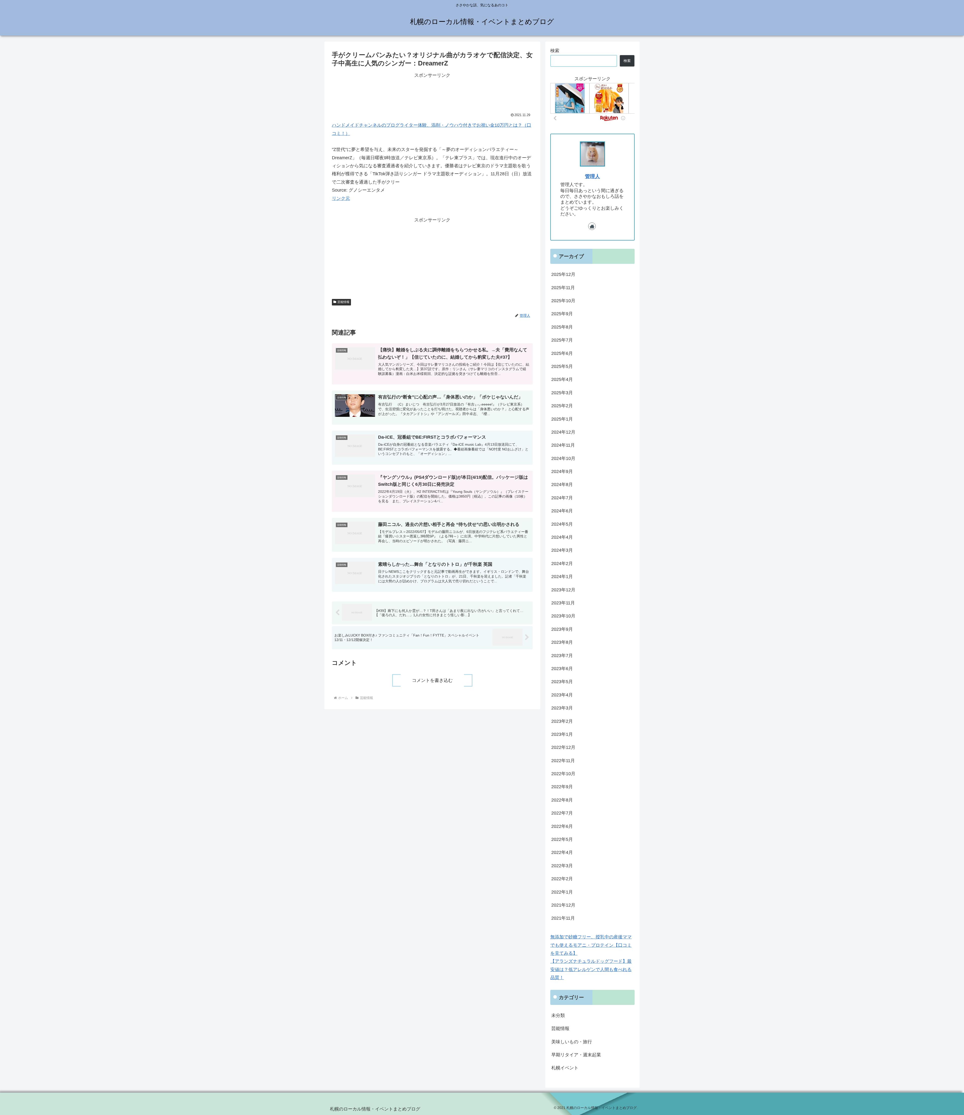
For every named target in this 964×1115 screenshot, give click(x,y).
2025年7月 (562, 340)
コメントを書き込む (432, 680)
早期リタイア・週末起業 (576, 1054)
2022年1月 (562, 891)
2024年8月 (562, 484)
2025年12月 (563, 274)
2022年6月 (562, 826)
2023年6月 (562, 668)
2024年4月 (562, 537)
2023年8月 (562, 642)
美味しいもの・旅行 (571, 1041)
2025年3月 (562, 392)
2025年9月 (562, 313)
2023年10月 (563, 615)
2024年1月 (562, 576)
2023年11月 (563, 602)
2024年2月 (562, 563)
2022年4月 (562, 852)
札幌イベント (564, 1067)
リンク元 (341, 198)
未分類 (558, 1015)
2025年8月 (562, 326)
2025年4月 (562, 379)
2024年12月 (563, 432)
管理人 (592, 176)
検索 (554, 50)
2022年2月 (562, 878)
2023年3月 (562, 707)
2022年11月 (563, 760)
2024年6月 (562, 510)
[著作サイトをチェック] (592, 226)
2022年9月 (562, 786)
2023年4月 (562, 694)
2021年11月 (563, 918)
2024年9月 (562, 471)
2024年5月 (562, 523)
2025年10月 (563, 300)
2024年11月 (563, 445)
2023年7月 (562, 655)
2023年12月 (563, 589)
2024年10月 (563, 458)
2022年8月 (562, 799)
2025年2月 (562, 405)
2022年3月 (562, 865)
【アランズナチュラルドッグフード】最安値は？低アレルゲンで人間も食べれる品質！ (591, 969)
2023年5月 (562, 681)
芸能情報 (343, 302)
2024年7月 (562, 497)
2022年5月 (562, 839)
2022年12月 (563, 747)
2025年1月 (562, 418)
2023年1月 (562, 734)
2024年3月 (562, 550)
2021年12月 (563, 905)
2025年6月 (562, 353)
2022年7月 (562, 813)
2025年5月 (562, 366)
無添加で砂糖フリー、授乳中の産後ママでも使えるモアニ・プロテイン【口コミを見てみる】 (591, 945)
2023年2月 (562, 721)
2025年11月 (563, 287)
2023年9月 (562, 628)
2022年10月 (563, 773)
